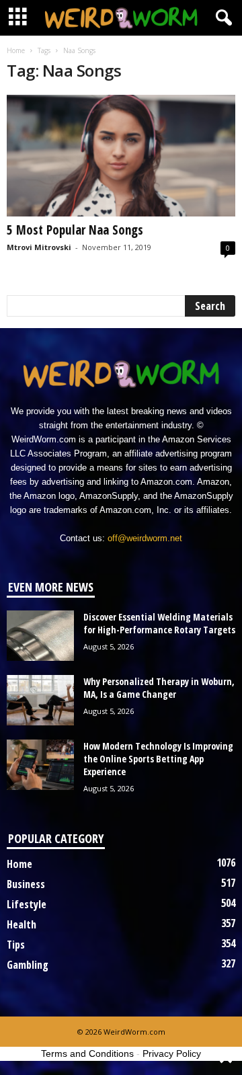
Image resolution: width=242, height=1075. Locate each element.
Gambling (27, 964)
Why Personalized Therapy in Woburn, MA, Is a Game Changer (159, 688)
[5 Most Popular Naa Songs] (121, 155)
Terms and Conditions (87, 1053)
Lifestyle (26, 904)
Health (21, 924)
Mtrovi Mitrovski (39, 247)
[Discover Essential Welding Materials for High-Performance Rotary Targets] (40, 635)
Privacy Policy (172, 1053)
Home (16, 50)
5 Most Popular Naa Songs (75, 230)
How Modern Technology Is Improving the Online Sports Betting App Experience (158, 759)
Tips (16, 944)
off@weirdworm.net (145, 538)
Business (26, 884)
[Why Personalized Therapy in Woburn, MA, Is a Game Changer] (40, 700)
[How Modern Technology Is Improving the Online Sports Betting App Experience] (40, 765)
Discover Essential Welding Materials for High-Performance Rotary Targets (159, 623)
